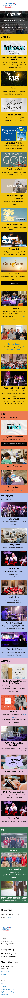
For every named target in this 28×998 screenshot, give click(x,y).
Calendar (3, 986)
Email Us (3, 974)
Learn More (14, 283)
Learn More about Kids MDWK (14, 444)
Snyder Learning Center (7, 989)
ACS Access (4, 984)
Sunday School (14, 344)
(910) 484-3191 (4, 971)
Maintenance (4, 994)
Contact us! (9, 917)
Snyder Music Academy (7, 992)
